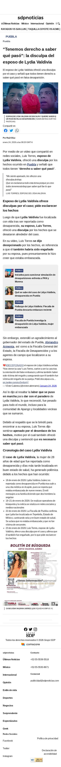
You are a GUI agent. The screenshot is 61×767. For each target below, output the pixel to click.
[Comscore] (30, 644)
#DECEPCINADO (15, 365)
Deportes (7, 698)
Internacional (37, 23)
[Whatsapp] (17, 130)
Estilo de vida (10, 690)
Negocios (8, 705)
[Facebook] (6, 130)
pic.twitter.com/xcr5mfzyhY (16, 382)
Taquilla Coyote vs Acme (43, 29)
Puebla (6, 41)
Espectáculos (10, 721)
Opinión (50, 23)
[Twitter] (11, 130)
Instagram (7, 756)
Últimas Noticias (11, 23)
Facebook (8, 741)
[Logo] (30, 18)
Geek (5, 728)
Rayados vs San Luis (13, 29)
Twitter (6, 748)
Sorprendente (10, 713)
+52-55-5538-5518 (39, 659)
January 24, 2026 (48, 386)
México (25, 23)
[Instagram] (35, 629)
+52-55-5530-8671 (39, 667)
